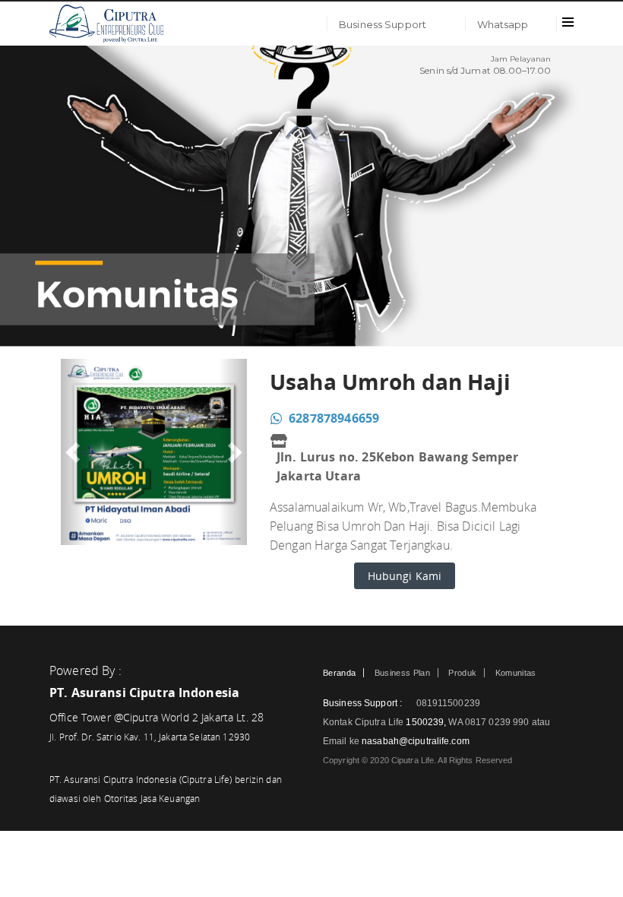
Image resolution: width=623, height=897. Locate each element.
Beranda (339, 672)
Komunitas (515, 672)
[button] (75, 452)
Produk (462, 672)
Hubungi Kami (405, 576)
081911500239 (446, 703)
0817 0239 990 (498, 722)
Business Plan (402, 672)
